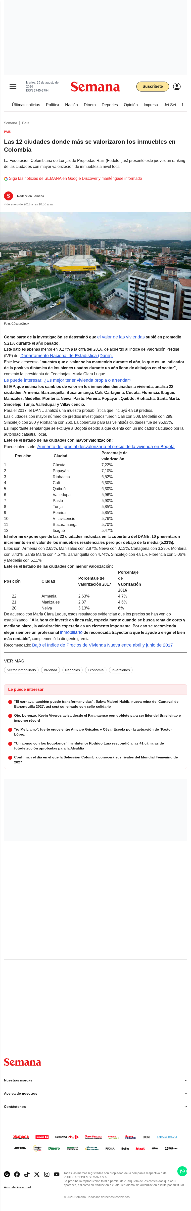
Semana (10, 123)
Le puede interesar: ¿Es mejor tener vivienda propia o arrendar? (67, 380)
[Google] (7, 1174)
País (25, 123)
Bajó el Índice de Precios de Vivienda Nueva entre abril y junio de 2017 (102, 645)
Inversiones (121, 670)
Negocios (72, 670)
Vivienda (50, 670)
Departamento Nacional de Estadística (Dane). (66, 355)
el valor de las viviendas (121, 336)
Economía (96, 670)
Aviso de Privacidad (22, 1187)
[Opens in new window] (17, 1174)
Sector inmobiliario (21, 670)
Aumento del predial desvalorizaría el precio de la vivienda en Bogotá (106, 446)
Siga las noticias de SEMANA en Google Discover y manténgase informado (75, 178)
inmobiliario (71, 632)
